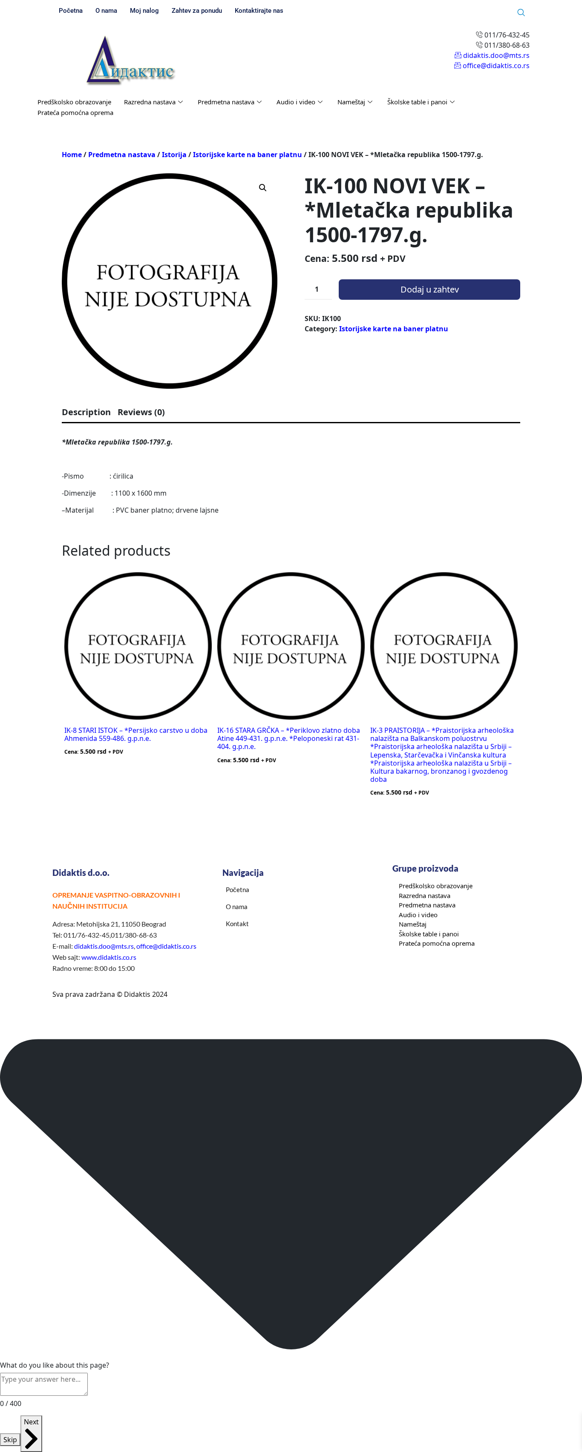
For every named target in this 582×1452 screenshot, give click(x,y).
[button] (263, 187)
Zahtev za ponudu (197, 10)
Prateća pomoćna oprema (75, 112)
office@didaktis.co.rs (166, 946)
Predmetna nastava (226, 102)
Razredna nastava (150, 102)
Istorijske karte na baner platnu (247, 154)
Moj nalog (144, 10)
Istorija (174, 154)
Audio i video (296, 102)
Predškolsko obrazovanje (74, 102)
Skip (10, 1439)
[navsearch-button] (521, 12)
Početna (71, 10)
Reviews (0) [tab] (141, 412)
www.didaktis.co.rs (108, 957)
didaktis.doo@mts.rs (104, 946)
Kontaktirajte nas (259, 10)
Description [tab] (86, 412)
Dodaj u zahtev (429, 289)
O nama (106, 10)
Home (72, 154)
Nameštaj (351, 102)
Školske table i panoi (417, 102)
